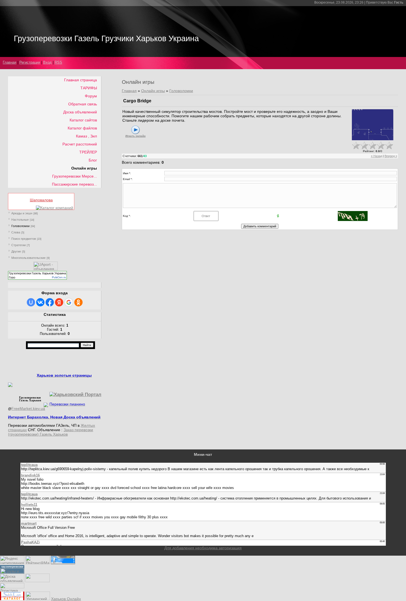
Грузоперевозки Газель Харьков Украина (37, 273)
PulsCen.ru (59, 277)
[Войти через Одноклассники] (78, 302)
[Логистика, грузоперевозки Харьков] (12, 587)
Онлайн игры (153, 91)
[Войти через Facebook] (50, 302)
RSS (58, 62)
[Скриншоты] (372, 125)
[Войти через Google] (68, 302)
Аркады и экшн (21, 213)
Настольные (20, 219)
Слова (15, 232)
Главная (9, 62)
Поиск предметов (23, 238)
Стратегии (18, 245)
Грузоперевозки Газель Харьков (30, 399)
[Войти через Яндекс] (59, 302)
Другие (16, 251)
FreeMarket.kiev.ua (28, 408)
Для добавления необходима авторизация (203, 548)
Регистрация (29, 62)
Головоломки (20, 226)
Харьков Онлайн (66, 599)
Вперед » (390, 156)
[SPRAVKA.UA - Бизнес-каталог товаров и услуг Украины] (28, 404)
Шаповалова (41, 200)
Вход (47, 62)
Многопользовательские (28, 257)
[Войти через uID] (31, 302)
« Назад (376, 156)
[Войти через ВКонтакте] (40, 302)
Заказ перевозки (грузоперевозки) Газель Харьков (50, 432)
